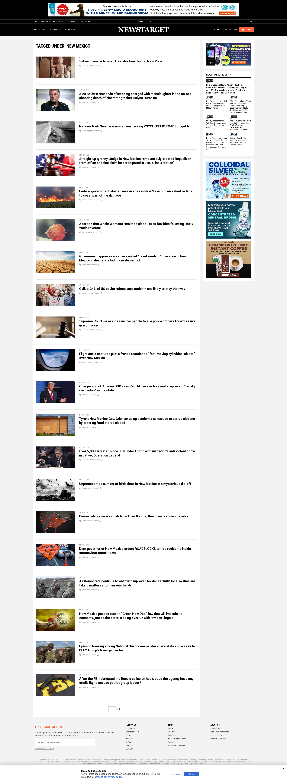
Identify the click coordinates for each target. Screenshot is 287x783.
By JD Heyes (84, 102)
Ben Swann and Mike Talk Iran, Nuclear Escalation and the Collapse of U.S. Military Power (216, 104)
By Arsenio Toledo (86, 66)
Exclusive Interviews (176, 745)
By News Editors (85, 362)
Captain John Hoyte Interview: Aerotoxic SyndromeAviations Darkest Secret (238, 141)
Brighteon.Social (132, 732)
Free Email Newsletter (219, 732)
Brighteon (45, 21)
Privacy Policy (216, 735)
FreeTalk (129, 739)
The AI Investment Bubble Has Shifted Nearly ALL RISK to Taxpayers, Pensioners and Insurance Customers (240, 125)
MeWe (128, 742)
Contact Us (215, 728)
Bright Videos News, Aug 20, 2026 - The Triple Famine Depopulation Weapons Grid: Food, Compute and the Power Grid (216, 143)
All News (171, 732)
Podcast (171, 742)
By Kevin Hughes (86, 131)
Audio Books (85, 21)
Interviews (72, 21)
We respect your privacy (44, 749)
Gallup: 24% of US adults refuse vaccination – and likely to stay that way (132, 289)
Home (35, 21)
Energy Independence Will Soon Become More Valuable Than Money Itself (216, 124)
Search (251, 21)
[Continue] (91, 742)
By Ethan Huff (84, 265)
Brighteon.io (131, 728)
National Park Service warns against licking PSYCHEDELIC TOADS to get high (136, 126)
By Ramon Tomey (86, 293)
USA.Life (129, 749)
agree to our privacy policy (108, 777)
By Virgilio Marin (85, 488)
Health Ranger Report (217, 75)
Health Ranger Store (218, 739)
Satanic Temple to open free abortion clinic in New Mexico (122, 61)
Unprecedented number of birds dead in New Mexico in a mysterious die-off (135, 484)
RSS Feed (172, 735)
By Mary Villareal (85, 200)
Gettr (128, 735)
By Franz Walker (85, 521)
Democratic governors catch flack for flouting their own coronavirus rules (133, 516)
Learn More (175, 774)
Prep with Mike (58, 21)
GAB (127, 745)
